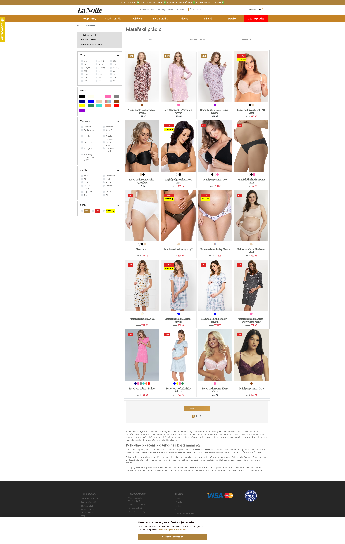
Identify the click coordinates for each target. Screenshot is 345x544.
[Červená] (116, 106)
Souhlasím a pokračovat (172, 537)
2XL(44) (87, 67)
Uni (85, 61)
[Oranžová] (108, 106)
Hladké (87, 136)
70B (114, 74)
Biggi (86, 179)
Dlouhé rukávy (109, 131)
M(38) (86, 64)
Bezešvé (109, 126)
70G (100, 80)
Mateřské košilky (88, 39)
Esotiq (108, 179)
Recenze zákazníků (88, 502)
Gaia (86, 182)
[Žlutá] (82, 106)
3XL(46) (101, 67)
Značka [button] (83, 169)
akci (260, 467)
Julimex (109, 185)
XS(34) (101, 61)
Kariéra (178, 506)
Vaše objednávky (135, 498)
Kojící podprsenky (89, 35)
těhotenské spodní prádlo (201, 434)
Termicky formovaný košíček (89, 157)
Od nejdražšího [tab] (244, 39)
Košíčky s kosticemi (110, 137)
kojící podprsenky (174, 437)
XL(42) (115, 64)
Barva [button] (83, 90)
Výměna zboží (134, 501)
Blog (83, 515)
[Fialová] (82, 111)
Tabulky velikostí (87, 512)
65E (100, 71)
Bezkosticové (90, 130)
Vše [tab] (150, 39)
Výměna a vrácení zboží (90, 498)
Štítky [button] (83, 204)
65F (114, 71)
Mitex (108, 191)
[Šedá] (116, 97)
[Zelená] (91, 106)
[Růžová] (108, 97)
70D (100, 77)
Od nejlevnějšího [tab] (197, 39)
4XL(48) (116, 67)
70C (85, 77)
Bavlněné (88, 126)
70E (114, 77)
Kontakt (182, 9)
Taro (86, 195)
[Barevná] (108, 102)
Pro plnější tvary (110, 143)
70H (114, 80)
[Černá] (82, 97)
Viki (107, 195)
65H (100, 74)
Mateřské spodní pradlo (92, 44)
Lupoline (88, 191)
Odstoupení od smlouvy (138, 504)
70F (85, 80)
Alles (86, 175)
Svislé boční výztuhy (111, 149)
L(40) (100, 64)
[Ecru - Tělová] (91, 97)
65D (86, 71)
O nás (177, 498)
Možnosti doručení (88, 509)
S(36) (115, 61)
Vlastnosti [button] (85, 120)
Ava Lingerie (111, 175)
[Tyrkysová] (99, 106)
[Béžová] (99, 102)
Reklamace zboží (135, 508)
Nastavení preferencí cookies (173, 529)
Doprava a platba (148, 9)
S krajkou (88, 148)
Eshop (79, 25)
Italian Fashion (87, 187)
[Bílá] (99, 97)
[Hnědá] (116, 102)
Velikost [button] (84, 55)
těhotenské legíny (148, 470)
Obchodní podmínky (136, 512)
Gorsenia (110, 182)
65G (86, 74)
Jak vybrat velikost (167, 9)
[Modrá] (91, 102)
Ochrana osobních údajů (185, 513)
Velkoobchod (180, 510)
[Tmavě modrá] (82, 102)
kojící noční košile (196, 437)
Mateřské (88, 142)
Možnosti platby (87, 506)
